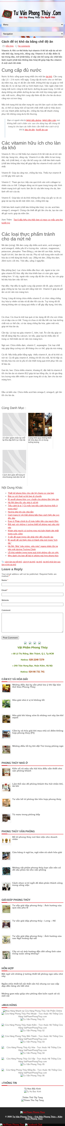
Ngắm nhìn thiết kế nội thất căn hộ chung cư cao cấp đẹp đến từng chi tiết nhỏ (30, 984)
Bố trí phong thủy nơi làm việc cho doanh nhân (34, 838)
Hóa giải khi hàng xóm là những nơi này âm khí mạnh (37, 716)
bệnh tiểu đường (33, 120)
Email (5, 590)
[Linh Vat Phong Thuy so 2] (32, 1100)
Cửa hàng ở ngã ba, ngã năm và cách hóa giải (37, 852)
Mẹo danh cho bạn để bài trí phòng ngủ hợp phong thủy (33, 555)
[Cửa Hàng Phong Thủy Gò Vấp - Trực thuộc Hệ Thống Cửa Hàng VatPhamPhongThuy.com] (32, 1061)
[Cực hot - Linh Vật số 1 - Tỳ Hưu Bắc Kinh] (32, 1091)
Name (5, 580)
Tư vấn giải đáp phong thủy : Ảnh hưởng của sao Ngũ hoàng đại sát (37, 937)
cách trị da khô (29, 562)
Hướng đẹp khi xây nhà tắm (21, 512)
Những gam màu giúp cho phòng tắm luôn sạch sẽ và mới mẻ (31, 994)
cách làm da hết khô (13, 562)
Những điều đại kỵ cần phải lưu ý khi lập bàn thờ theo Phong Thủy (36, 685)
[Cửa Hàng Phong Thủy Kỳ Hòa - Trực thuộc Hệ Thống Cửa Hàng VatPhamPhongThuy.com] (32, 1050)
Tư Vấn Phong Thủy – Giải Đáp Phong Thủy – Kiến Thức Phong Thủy (37, 1118)
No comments (24, 46)
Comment (6, 610)
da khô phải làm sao (51, 562)
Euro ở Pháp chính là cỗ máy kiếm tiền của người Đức (33, 521)
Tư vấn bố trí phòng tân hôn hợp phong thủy (36, 799)
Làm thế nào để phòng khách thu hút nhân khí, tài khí (37, 785)
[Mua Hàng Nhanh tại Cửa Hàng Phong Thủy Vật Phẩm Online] (32, 1011)
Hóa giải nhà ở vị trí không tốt (28, 700)
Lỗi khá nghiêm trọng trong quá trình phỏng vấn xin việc (33, 552)
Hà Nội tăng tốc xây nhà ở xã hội (23, 502)
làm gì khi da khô (9, 565)
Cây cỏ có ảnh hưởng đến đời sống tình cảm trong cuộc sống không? (36, 952)
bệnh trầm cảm (49, 120)
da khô (49, 76)
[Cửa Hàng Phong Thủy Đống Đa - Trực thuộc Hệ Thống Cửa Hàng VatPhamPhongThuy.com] (32, 1073)
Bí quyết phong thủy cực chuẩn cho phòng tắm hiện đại (33, 499)
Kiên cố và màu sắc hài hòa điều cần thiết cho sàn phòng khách (37, 769)
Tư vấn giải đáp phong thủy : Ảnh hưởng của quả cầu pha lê (37, 906)
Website (5, 600)
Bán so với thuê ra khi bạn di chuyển (25, 496)
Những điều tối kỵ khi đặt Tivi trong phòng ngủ (37, 746)
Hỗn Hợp (10, 46)
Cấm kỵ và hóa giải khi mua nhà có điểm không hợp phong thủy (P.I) (37, 731)
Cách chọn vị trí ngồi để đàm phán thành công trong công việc (37, 884)
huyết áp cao (42, 129)
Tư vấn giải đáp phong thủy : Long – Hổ (34, 920)
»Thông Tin (9, 1083)
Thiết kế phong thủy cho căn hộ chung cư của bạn (31, 493)
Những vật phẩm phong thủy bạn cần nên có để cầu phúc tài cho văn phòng (36, 868)
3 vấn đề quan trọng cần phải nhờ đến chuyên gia (30, 537)
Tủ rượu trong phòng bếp (26, 814)
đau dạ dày (30, 129)
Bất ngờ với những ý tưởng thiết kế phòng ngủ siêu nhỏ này (32, 975)
